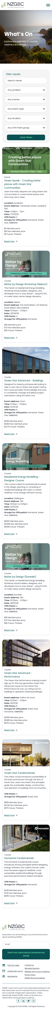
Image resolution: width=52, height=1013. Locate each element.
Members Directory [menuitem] (32, 968)
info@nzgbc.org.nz (15, 971)
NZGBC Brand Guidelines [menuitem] (35, 978)
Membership (12, 976)
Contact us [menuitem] (29, 965)
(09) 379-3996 (13, 965)
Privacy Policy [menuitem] (30, 975)
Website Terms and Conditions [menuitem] (37, 971)
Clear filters (26, 137)
